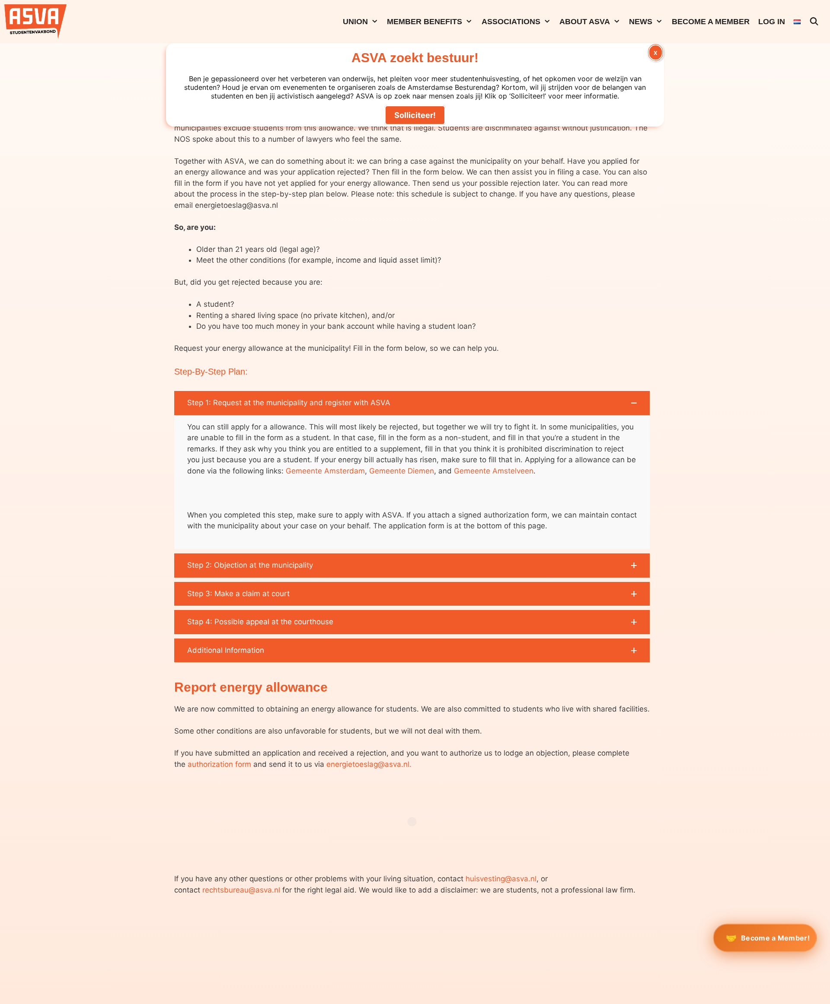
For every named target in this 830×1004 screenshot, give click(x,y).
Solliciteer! (415, 115)
